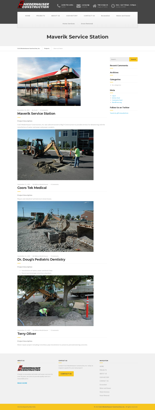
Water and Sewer (123, 16)
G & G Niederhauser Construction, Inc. (28, 48)
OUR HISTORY (72, 16)
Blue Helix (32, 407)
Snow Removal (87, 24)
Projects (46, 48)
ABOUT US (55, 16)
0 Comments (44, 110)
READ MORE (22, 383)
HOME (27, 16)
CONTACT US (89, 16)
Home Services (69, 24)
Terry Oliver (26, 334)
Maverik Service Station (36, 114)
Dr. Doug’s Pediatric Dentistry (41, 259)
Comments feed (117, 100)
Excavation (105, 16)
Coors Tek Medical (32, 188)
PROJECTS (40, 16)
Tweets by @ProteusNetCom (119, 113)
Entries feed (116, 98)
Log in (114, 96)
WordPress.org (117, 102)
